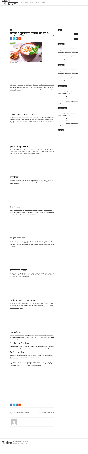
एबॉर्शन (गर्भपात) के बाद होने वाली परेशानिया (67, 98)
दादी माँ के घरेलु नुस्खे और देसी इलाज (68, 89)
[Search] (85, 3)
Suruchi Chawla (14, 35)
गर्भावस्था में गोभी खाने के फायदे (63, 47)
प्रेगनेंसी (14, 28)
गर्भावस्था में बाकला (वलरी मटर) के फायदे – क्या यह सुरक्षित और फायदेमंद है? (68, 53)
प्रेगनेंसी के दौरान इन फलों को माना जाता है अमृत (46, 412)
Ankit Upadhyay (61, 101)
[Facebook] (11, 38)
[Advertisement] (44, 16)
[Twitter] (14, 38)
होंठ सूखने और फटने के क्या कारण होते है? (71, 96)
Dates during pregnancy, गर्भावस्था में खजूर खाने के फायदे (68, 56)
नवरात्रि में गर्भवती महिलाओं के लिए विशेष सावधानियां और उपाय (68, 50)
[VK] (17, 38)
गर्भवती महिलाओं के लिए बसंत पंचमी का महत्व (65, 59)
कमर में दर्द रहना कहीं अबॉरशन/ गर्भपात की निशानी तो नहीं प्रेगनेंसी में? (19, 413)
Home (11, 28)
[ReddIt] (19, 38)
